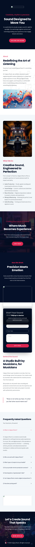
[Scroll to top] (31, 544)
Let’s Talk (17, 345)
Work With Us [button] (17, 536)
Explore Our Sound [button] (17, 40)
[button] (17, 502)
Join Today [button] (17, 244)
